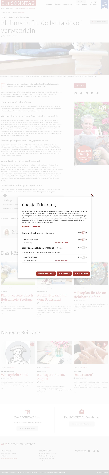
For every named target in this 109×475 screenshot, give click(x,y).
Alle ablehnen (64, 273)
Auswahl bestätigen (46, 273)
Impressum (26, 226)
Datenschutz (36, 226)
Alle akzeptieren (81, 273)
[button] (71, 243)
